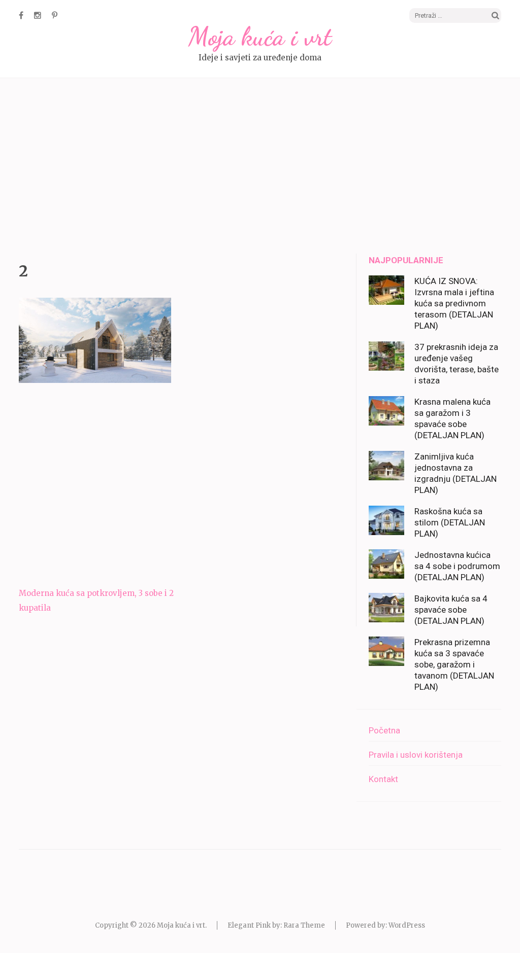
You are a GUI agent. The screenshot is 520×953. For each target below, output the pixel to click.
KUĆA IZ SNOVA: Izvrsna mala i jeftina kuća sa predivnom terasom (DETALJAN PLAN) (454, 303)
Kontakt (383, 779)
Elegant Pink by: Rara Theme (276, 925)
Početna (384, 730)
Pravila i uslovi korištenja (416, 755)
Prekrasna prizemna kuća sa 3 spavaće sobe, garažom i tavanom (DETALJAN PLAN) (454, 664)
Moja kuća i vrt (260, 36)
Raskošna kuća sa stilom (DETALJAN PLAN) (449, 522)
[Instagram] (37, 15)
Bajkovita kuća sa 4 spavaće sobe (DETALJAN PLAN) (451, 609)
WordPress (406, 925)
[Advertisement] (260, 167)
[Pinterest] (54, 15)
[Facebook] (21, 15)
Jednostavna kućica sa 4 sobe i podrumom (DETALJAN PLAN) (457, 566)
